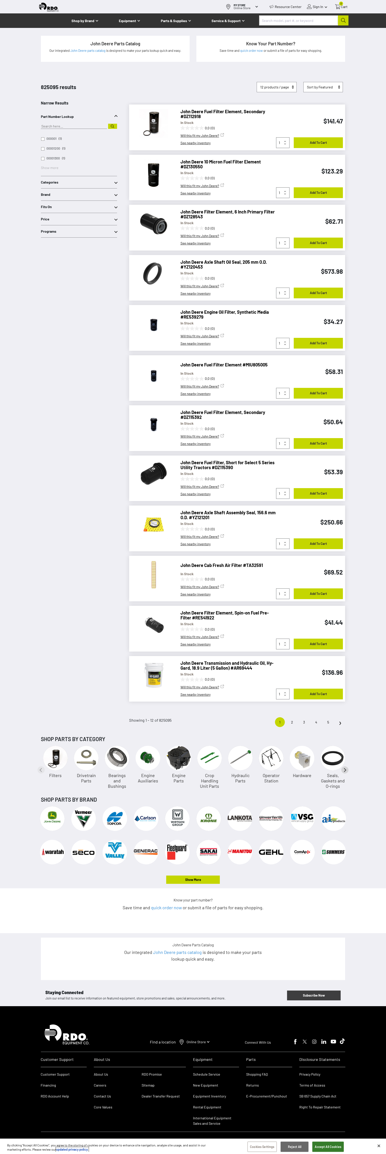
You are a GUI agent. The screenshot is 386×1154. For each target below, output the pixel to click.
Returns (252, 1085)
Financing (48, 1085)
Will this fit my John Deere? (199, 136)
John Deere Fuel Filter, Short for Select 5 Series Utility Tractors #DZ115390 (227, 465)
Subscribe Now (314, 995)
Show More (193, 880)
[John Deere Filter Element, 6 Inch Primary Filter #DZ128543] (151, 223)
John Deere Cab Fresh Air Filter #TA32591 (221, 565)
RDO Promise (152, 1074)
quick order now (252, 50)
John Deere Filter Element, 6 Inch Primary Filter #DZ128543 (227, 214)
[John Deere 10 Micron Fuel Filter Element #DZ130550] (151, 173)
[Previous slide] (41, 770)
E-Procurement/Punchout (266, 1096)
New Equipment (205, 1085)
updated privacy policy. (72, 1149)
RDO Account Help (55, 1096)
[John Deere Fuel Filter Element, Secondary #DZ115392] (151, 424)
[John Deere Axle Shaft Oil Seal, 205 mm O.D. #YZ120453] (151, 273)
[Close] (379, 1146)
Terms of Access (312, 1085)
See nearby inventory (195, 143)
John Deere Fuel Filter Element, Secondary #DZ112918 (222, 114)
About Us (101, 1074)
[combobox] (303, 20)
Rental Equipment (207, 1107)
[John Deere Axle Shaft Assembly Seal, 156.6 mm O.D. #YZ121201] (151, 524)
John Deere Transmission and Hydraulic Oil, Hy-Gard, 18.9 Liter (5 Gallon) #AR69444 (226, 665)
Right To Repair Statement (320, 1107)
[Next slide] (344, 770)
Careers (100, 1085)
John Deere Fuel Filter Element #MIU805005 (224, 364)
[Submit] (343, 20)
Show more (50, 167)
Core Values (103, 1107)
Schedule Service (206, 1074)
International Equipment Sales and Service (212, 1120)
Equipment (127, 21)
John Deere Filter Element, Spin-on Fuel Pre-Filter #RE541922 (224, 615)
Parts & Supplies (174, 21)
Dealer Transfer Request (161, 1096)
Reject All (294, 1147)
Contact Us (102, 1096)
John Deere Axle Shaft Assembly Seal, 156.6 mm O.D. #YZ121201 (228, 515)
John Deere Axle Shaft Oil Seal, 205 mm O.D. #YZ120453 (223, 264)
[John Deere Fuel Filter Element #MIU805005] (151, 374)
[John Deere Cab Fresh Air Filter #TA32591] (151, 574)
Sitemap (148, 1085)
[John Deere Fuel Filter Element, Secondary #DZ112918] (151, 123)
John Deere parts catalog (88, 50)
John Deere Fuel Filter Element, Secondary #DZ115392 (222, 415)
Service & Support (226, 21)
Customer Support (55, 1074)
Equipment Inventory (209, 1096)
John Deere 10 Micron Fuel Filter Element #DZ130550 (220, 164)
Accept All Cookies (328, 1147)
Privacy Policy (309, 1074)
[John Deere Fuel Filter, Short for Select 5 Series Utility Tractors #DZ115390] (151, 474)
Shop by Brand (82, 21)
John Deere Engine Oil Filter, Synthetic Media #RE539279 (224, 314)
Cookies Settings (262, 1147)
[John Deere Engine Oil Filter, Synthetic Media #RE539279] (151, 324)
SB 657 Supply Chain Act (317, 1096)
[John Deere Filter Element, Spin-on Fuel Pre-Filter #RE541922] (151, 624)
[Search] (112, 126)
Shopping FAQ (257, 1074)
